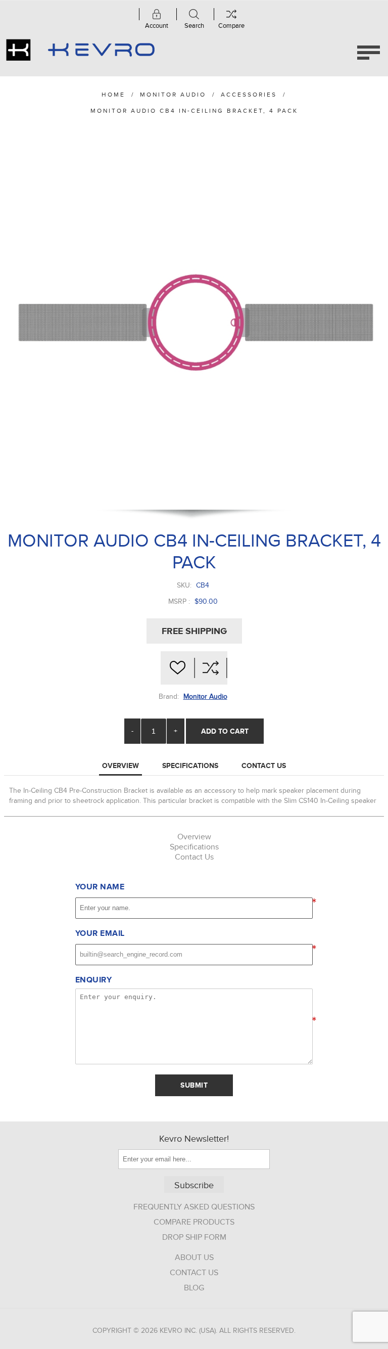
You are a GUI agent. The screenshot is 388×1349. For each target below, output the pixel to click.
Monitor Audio (205, 696)
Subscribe (194, 1185)
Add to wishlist (177, 668)
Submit (194, 1085)
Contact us (194, 1273)
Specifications (190, 765)
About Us (194, 1257)
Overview (120, 765)
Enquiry (93, 979)
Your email (100, 933)
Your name (100, 886)
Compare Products (194, 1222)
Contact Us (263, 765)
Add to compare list (210, 668)
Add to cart (225, 731)
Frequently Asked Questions (194, 1207)
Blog (194, 1288)
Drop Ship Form (194, 1237)
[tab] (120, 766)
